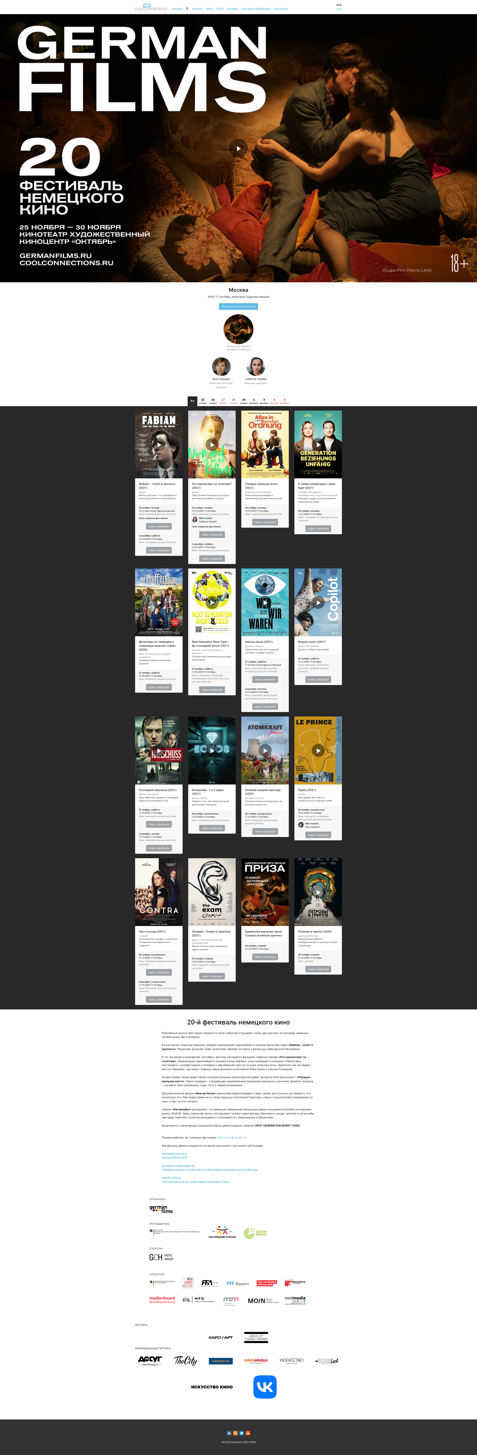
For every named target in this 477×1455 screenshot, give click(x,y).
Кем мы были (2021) (259, 642)
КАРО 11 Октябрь (219, 296)
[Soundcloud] (248, 1433)
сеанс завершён (159, 526)
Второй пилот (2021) (312, 642)
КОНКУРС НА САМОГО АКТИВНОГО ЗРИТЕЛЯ (238, 348)
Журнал (197, 8)
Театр (220, 8)
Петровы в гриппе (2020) (315, 931)
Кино (209, 8)
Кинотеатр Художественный (250, 296)
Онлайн (177, 8)
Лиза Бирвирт (221, 378)
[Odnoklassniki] (235, 1433)
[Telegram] (241, 1433)
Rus (339, 5)
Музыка (232, 8)
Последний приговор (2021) (157, 790)
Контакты (281, 8)
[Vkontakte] (229, 1433)
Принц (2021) (307, 790)
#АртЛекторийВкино (256, 8)
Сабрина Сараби (256, 378)
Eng (339, 8)
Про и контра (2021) (152, 931)
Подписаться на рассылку (238, 306)
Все (192, 401)
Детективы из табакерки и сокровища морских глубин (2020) (157, 645)
